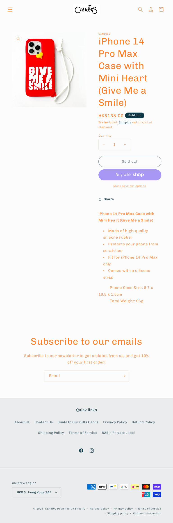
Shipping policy (117, 513)
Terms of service (149, 508)
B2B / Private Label (118, 433)
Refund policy (99, 508)
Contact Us (43, 422)
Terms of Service (83, 433)
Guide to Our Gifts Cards (77, 422)
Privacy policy (123, 508)
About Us (22, 422)
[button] (10, 9)
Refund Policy (143, 422)
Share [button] (109, 199)
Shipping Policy (51, 433)
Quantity (105, 135)
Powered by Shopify (71, 508)
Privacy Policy (115, 422)
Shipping (125, 122)
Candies (50, 508)
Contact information (147, 513)
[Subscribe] (123, 375)
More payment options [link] (129, 186)
